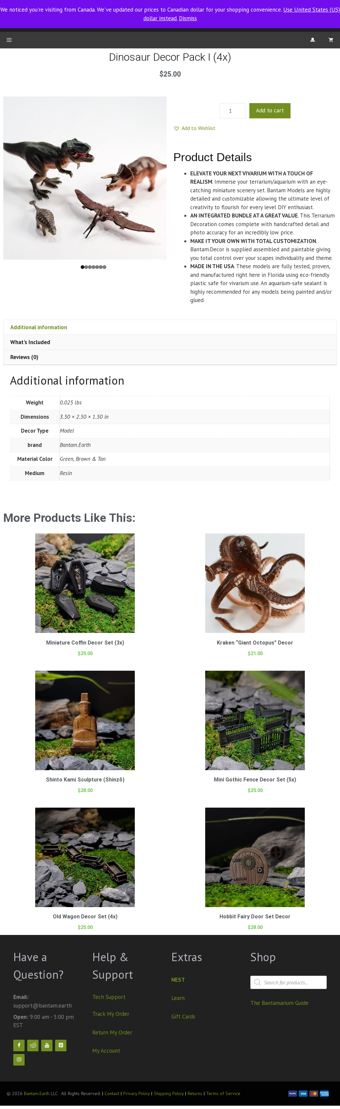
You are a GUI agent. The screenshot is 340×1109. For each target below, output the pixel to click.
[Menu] (9, 40)
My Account (106, 1050)
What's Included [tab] (30, 342)
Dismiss (188, 18)
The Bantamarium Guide (279, 1003)
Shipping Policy (169, 1093)
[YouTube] (46, 1045)
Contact (112, 1093)
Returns (195, 1093)
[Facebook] (19, 1045)
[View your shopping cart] (331, 40)
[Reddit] (33, 1045)
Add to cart (270, 110)
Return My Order (112, 1032)
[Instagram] (19, 1060)
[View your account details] (312, 40)
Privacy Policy (136, 1093)
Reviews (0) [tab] (24, 357)
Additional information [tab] (38, 327)
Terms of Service (223, 1093)
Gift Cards (183, 1016)
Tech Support (109, 997)
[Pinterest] (60, 1045)
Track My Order (110, 1013)
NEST (178, 979)
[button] (194, 128)
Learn (178, 998)
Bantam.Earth (36, 1093)
